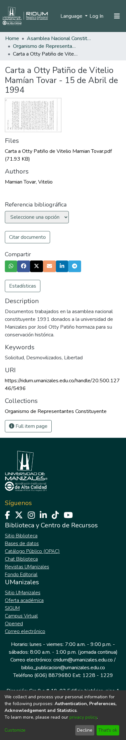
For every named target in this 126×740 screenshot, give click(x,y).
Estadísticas (22, 286)
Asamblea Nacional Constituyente (59, 38)
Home (12, 38)
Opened (14, 623)
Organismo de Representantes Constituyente (45, 46)
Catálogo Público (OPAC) (32, 551)
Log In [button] (96, 16)
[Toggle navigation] (117, 16)
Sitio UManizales (22, 592)
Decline (84, 730)
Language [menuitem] (72, 16)
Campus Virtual (21, 616)
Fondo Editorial (21, 574)
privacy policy (83, 717)
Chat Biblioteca (21, 559)
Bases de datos (22, 543)
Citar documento (27, 237)
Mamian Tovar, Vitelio (29, 181)
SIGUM (12, 608)
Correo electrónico (25, 631)
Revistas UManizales (27, 567)
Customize (15, 730)
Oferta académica (24, 600)
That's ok (107, 730)
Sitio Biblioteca (21, 536)
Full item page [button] (30, 426)
